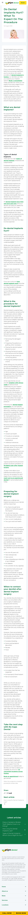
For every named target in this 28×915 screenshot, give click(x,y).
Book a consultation (15, 80)
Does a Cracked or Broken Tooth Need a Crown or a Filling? (11, 824)
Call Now (7, 913)
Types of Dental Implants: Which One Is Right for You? (12, 834)
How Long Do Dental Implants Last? (9, 830)
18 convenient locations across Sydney (13, 771)
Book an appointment (11, 776)
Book (23, 2)
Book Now (21, 913)
